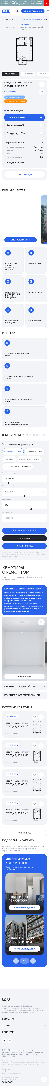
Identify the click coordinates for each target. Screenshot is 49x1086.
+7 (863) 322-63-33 (33, 11)
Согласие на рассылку (11, 1073)
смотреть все (24, 833)
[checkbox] (13, 451)
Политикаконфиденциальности (10, 1070)
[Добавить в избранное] (42, 84)
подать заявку (24, 538)
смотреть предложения (24, 531)
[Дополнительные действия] (42, 91)
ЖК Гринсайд (7, 19)
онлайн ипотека (24, 546)
